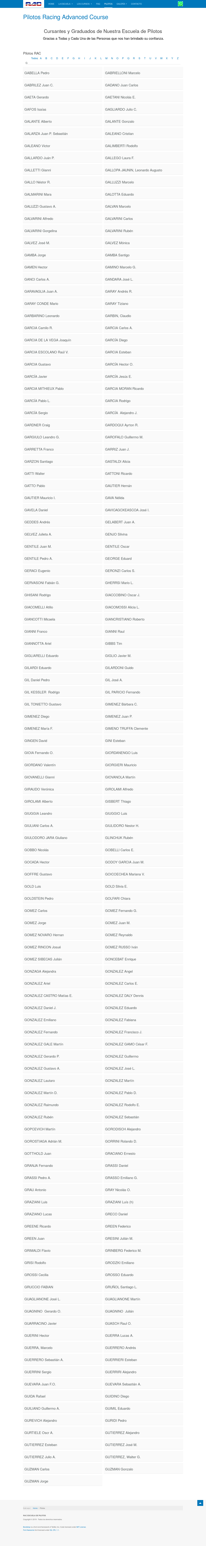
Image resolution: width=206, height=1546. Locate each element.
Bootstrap (26, 1527)
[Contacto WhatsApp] (180, 2)
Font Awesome (28, 1530)
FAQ (98, 3)
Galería (121, 3)
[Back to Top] (200, 1503)
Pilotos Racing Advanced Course (65, 16)
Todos (34, 58)
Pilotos (108, 3)
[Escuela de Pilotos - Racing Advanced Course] (33, 4)
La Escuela (64, 3)
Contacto (136, 3)
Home (51, 3)
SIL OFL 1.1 (54, 1530)
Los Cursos (83, 3)
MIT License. (81, 1527)
